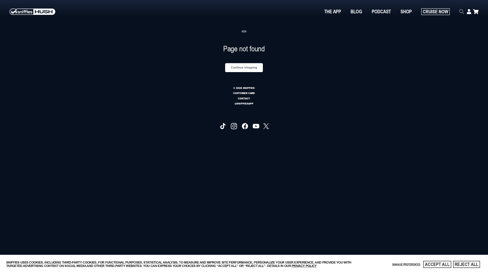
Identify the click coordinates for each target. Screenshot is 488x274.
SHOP (406, 11)
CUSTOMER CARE (244, 93)
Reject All (467, 264)
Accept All (437, 264)
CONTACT (244, 98)
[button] (463, 11)
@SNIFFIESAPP (244, 103)
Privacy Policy (304, 266)
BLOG (356, 11)
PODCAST (381, 11)
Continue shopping (244, 67)
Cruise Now (435, 11)
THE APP (332, 11)
